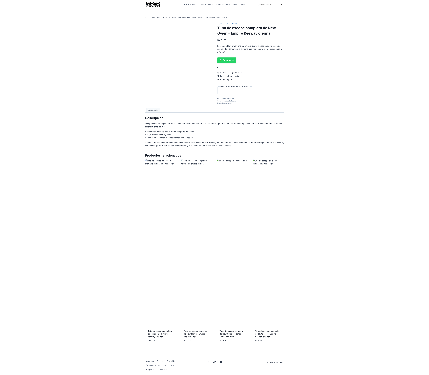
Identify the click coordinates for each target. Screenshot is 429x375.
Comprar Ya (228, 60)
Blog (172, 365)
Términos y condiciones (156, 365)
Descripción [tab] (153, 110)
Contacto (150, 361)
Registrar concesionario (156, 369)
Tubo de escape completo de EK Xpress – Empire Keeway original (267, 334)
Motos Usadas (207, 4)
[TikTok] (214, 362)
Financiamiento (223, 4)
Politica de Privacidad (166, 361)
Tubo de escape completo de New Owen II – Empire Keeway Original (231, 334)
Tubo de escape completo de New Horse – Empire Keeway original (195, 334)
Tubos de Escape (227, 24)
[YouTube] (221, 362)
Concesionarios (239, 4)
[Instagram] (208, 362)
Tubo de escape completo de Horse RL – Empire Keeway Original (160, 334)
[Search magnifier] (282, 4)
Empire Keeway (227, 103)
